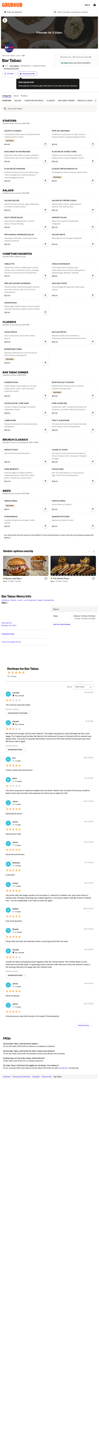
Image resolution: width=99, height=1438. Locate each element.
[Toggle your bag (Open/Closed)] (94, 5)
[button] (13, 12)
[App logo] (12, 5)
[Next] (95, 100)
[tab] (6, 100)
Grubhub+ (64, 1068)
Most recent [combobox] (80, 687)
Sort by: (69, 687)
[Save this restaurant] (45, 578)
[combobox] (74, 12)
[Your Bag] (94, 5)
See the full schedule (61, 624)
